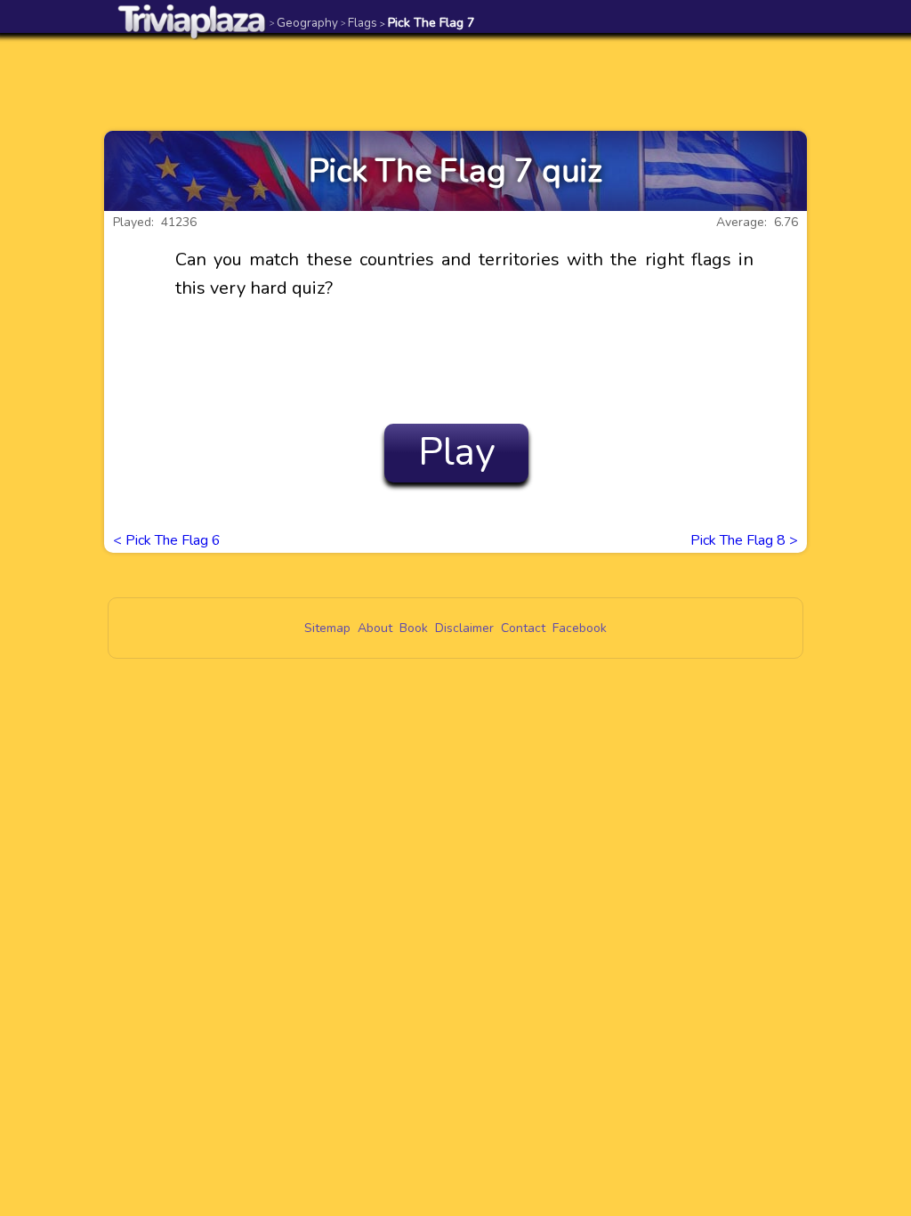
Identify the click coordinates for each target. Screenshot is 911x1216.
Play (457, 452)
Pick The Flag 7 (427, 22)
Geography (304, 22)
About (375, 628)
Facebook (579, 628)
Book (413, 628)
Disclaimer (464, 628)
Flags (359, 22)
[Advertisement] (455, 82)
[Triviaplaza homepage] (192, 20)
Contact (523, 628)
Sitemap (327, 628)
